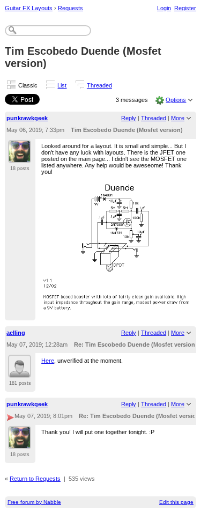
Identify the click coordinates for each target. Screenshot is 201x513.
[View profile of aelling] (19, 371)
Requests (70, 8)
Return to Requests (35, 478)
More (177, 118)
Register (185, 8)
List (61, 85)
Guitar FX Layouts (29, 8)
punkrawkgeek (27, 118)
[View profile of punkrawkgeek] (19, 156)
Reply (128, 118)
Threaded (99, 85)
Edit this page (176, 502)
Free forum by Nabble (34, 502)
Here (47, 360)
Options (176, 100)
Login (164, 8)
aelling (15, 332)
